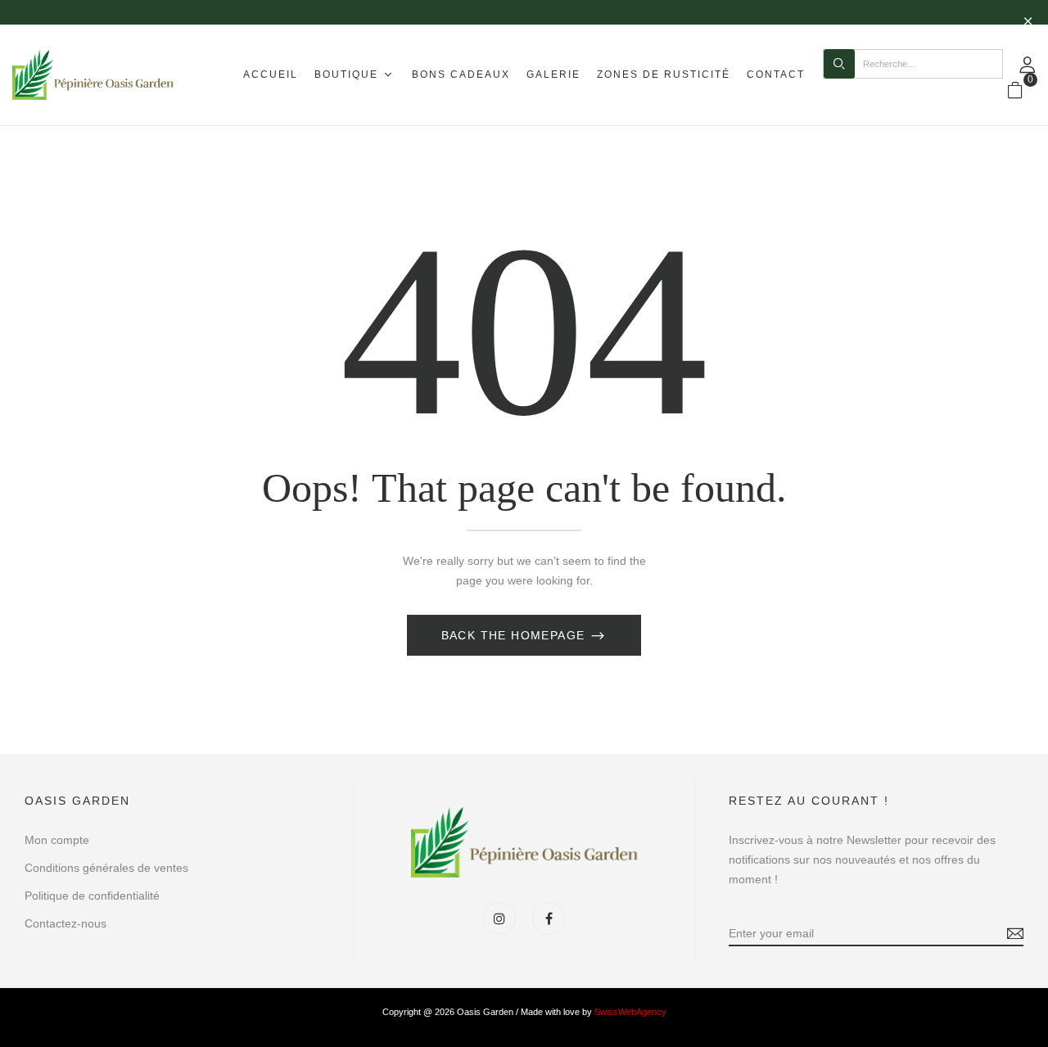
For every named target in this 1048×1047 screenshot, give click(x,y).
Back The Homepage (515, 635)
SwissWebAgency (630, 1012)
